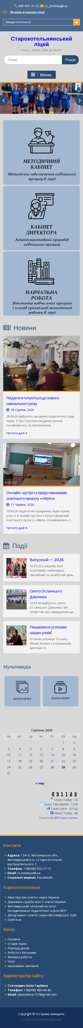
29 (63, 767)
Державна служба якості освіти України (37, 902)
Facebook (44, 877)
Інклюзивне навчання (23, 966)
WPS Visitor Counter (66, 817)
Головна (14, 939)
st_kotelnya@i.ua (56, 6)
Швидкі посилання (18, 22)
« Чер (40, 783)
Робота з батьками (22, 953)
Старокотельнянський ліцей (41, 41)
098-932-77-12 (28, 6)
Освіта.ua (14, 920)
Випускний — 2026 (47, 559)
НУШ (11, 961)
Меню (46, 75)
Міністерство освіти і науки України (33, 897)
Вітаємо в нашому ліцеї (27, 12)
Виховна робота (20, 957)
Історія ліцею (17, 944)
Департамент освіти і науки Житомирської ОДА (42, 915)
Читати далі (15, 433)
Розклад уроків (18, 948)
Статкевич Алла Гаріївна (28, 986)
